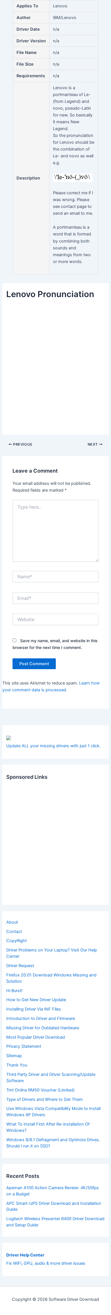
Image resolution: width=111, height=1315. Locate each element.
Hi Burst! (14, 990)
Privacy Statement (23, 1046)
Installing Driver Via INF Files (33, 1009)
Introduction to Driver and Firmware (40, 1018)
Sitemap (14, 1055)
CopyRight (16, 940)
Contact (14, 931)
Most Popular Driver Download (35, 1037)
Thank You (16, 1065)
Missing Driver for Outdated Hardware (42, 1027)
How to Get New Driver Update (36, 999)
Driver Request (20, 965)
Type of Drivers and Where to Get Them (44, 1099)
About (12, 922)
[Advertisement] (55, 363)
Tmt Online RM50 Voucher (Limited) (40, 1090)
